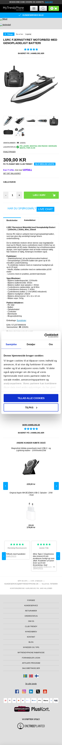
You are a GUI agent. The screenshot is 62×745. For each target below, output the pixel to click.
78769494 (54, 584)
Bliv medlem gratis (44, 164)
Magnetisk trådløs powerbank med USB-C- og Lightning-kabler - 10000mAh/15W (31, 449)
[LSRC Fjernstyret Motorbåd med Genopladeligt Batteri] (8, 121)
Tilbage (10, 34)
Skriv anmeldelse (31, 425)
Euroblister (21, 320)
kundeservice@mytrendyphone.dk (21, 584)
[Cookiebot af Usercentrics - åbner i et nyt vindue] (44, 335)
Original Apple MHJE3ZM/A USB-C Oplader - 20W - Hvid (31, 494)
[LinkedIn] (31, 691)
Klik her (49, 2)
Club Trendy (31, 626)
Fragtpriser (9, 152)
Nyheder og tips (31, 647)
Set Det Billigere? (12, 173)
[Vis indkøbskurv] (53, 8)
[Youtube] (45, 691)
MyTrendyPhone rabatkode (31, 652)
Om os (31, 621)
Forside (31, 600)
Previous (5, 486)
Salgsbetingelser (31, 668)
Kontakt (31, 637)
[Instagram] (24, 691)
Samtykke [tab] (11, 344)
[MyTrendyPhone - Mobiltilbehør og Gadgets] (13, 8)
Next (56, 486)
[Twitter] (38, 691)
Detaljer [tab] (31, 344)
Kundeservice (31, 605)
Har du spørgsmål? (30, 209)
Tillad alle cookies (31, 398)
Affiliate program (31, 663)
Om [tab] (51, 344)
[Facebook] (17, 691)
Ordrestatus (31, 616)
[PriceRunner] (22, 709)
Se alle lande (31, 684)
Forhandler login (31, 658)
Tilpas (29, 407)
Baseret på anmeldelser (31, 53)
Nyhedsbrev (31, 632)
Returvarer (31, 611)
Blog (31, 642)
